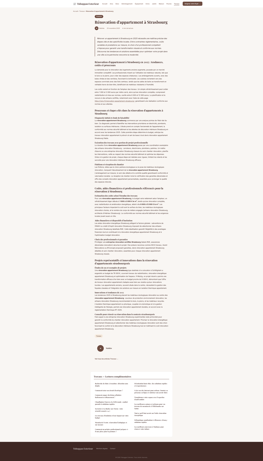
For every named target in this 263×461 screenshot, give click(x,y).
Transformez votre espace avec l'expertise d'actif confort (149, 398)
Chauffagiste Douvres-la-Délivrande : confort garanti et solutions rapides (111, 403)
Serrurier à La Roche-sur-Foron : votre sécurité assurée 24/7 (109, 410)
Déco (117, 4)
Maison (161, 4)
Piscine (168, 4)
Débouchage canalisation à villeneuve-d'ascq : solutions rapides (150, 421)
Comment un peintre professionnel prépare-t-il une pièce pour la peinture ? (111, 430)
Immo (148, 4)
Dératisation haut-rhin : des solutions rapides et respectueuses (150, 385)
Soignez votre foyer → (192, 4)
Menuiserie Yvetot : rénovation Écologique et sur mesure (111, 424)
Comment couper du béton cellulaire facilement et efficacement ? (108, 396)
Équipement (139, 4)
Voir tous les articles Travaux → (106, 359)
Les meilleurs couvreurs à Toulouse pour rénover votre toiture (149, 428)
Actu (111, 4)
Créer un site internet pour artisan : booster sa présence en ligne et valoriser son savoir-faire (151, 391)
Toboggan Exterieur (86, 3)
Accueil (104, 4)
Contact (112, 448)
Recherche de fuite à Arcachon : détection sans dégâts (111, 385)
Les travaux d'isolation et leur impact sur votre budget (112, 417)
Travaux (176, 4)
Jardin (154, 4)
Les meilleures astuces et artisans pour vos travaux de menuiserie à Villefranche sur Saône (149, 406)
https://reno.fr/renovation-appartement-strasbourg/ (114, 101)
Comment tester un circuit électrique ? (109, 390)
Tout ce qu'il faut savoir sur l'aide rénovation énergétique (150, 414)
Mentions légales (102, 448)
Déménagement (127, 4)
